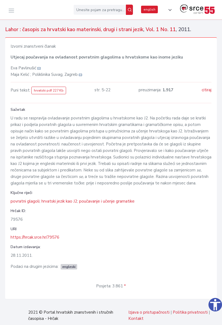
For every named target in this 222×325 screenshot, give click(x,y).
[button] (169, 10)
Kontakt (135, 318)
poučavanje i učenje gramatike (107, 201)
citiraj (206, 90)
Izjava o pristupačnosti (148, 312)
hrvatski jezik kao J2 (59, 201)
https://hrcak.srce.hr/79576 (35, 237)
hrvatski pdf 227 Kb (49, 90)
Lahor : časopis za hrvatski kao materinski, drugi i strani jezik (74, 29)
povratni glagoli (25, 201)
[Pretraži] (129, 10)
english (149, 9)
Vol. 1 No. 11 (161, 29)
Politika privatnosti (190, 312)
